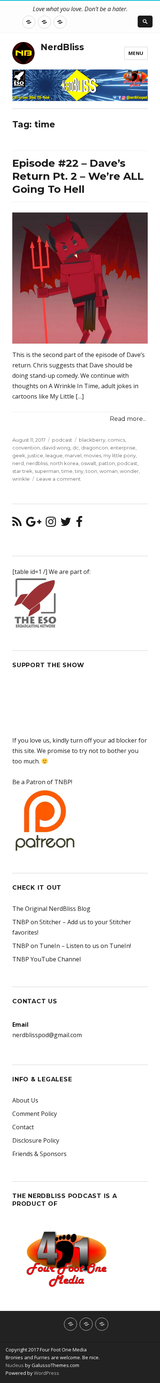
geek (18, 455)
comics (116, 440)
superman (47, 471)
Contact (23, 1127)
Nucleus (15, 1365)
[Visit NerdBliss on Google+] (33, 524)
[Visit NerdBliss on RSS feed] (17, 524)
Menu (136, 53)
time (67, 471)
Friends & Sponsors (39, 1154)
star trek (22, 471)
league (54, 455)
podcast (62, 440)
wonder (129, 471)
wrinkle (21, 479)
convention (26, 448)
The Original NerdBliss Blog (51, 909)
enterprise (122, 448)
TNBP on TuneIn (36, 946)
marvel (73, 455)
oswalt (88, 463)
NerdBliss (62, 47)
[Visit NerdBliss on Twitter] (65, 524)
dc (76, 448)
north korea (64, 463)
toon (91, 471)
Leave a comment (58, 479)
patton (107, 463)
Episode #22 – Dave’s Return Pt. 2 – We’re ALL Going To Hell (78, 176)
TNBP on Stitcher (36, 922)
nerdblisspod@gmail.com (47, 1035)
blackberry (92, 440)
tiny (79, 471)
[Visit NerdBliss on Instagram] (51, 524)
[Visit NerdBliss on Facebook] (79, 524)
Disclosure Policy (35, 1140)
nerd (18, 463)
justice (35, 455)
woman (108, 471)
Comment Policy (34, 1114)
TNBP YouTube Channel (46, 959)
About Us (25, 1100)
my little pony (119, 455)
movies (92, 455)
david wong (56, 448)
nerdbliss (37, 463)
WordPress (46, 1373)
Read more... (128, 418)
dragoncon (94, 448)
